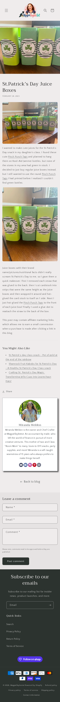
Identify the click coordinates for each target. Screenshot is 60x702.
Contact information (31, 695)
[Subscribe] (49, 605)
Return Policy (13, 639)
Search (10, 624)
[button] (6, 10)
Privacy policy (14, 690)
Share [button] (9, 391)
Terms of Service (15, 646)
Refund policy (51, 685)
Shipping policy (48, 690)
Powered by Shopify (33, 685)
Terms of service (31, 690)
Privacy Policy (13, 631)
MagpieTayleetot (17, 685)
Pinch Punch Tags (18, 156)
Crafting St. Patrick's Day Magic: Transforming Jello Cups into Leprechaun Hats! (28, 377)
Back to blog (32, 481)
